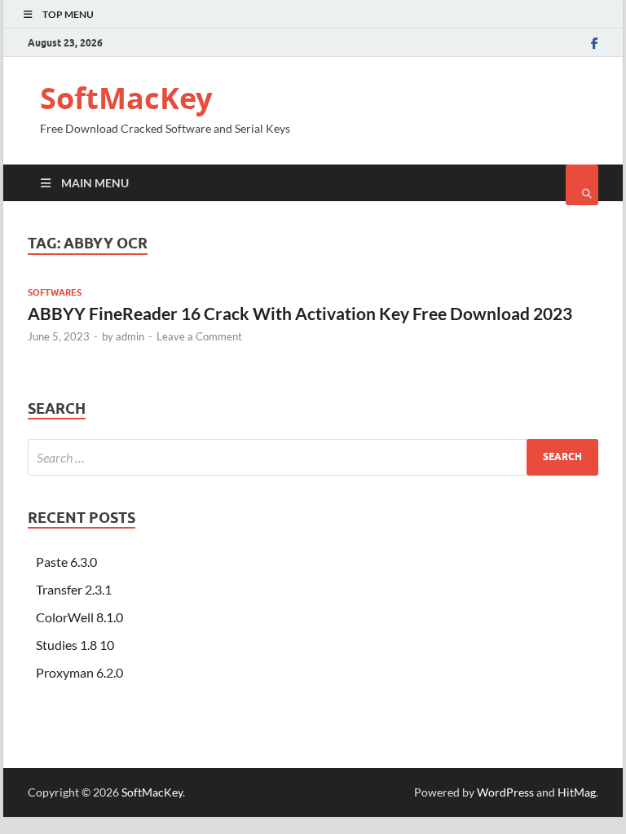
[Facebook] (594, 43)
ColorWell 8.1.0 (79, 617)
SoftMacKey (126, 98)
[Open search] (582, 185)
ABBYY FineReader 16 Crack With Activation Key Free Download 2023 (300, 313)
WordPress (505, 792)
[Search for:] (313, 457)
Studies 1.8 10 (75, 644)
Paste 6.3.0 (66, 561)
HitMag (577, 792)
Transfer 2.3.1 (74, 589)
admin (130, 336)
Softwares (55, 292)
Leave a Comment (199, 336)
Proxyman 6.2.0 (79, 672)
